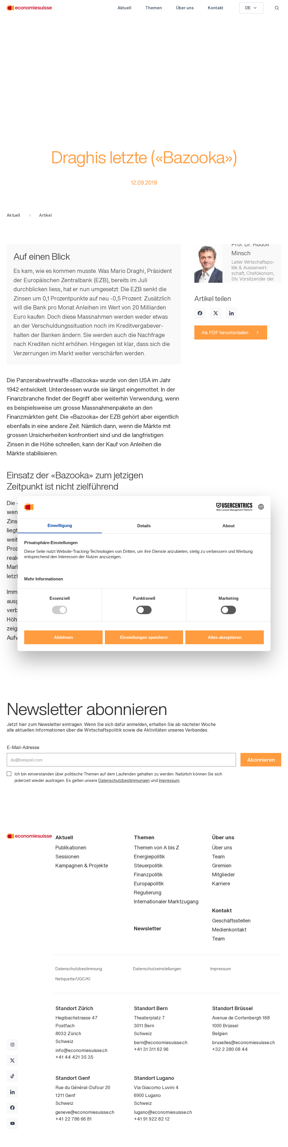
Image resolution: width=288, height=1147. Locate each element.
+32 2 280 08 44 (230, 1049)
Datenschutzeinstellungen (157, 969)
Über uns (185, 8)
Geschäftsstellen (231, 920)
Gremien (221, 865)
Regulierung (147, 892)
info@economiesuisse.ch (81, 1050)
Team (218, 856)
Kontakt (215, 8)
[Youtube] (12, 1123)
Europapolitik (149, 883)
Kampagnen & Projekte (81, 865)
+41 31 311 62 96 (151, 1049)
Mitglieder (223, 874)
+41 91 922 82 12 (152, 1119)
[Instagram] (12, 1044)
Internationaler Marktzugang (166, 901)
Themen (153, 8)
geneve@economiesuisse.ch (84, 1112)
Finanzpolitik (148, 874)
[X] (215, 313)
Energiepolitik (149, 856)
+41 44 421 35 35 (74, 1057)
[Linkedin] (231, 313)
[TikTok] (12, 1076)
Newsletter (147, 928)
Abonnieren (261, 759)
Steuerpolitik (148, 865)
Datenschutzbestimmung (78, 969)
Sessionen (67, 856)
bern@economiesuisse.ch (160, 1042)
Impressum (169, 780)
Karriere (221, 883)
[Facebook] (200, 313)
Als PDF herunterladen (224, 332)
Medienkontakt (229, 929)
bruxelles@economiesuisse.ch (243, 1042)
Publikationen (70, 847)
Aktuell (124, 8)
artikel (45, 215)
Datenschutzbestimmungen (124, 780)
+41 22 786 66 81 (73, 1119)
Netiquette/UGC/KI (72, 979)
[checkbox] (9, 774)
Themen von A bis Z (156, 847)
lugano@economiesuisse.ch (163, 1112)
